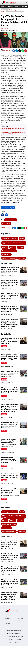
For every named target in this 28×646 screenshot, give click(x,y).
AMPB (22, 238)
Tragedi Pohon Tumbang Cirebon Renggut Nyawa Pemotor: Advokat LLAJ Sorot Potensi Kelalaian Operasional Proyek (9, 442)
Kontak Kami (10, 639)
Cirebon (4, 346)
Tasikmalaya (12, 10)
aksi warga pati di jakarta (9, 238)
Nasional (3, 6)
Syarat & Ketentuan (9, 636)
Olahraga (24, 6)
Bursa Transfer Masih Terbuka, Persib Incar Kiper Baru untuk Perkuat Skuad (9, 475)
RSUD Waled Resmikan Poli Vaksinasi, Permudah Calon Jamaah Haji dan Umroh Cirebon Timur (9, 425)
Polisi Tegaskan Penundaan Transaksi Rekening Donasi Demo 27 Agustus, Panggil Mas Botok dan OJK (9, 283)
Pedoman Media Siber (13, 633)
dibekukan (22, 258)
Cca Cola (20, 247)
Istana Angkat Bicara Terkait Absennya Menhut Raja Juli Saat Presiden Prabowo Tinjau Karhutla (10, 296)
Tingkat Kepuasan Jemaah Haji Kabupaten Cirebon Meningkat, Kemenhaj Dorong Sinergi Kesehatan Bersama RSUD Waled (9, 322)
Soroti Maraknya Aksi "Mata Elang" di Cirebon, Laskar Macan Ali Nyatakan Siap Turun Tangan (10, 270)
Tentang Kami (20, 636)
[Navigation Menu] (26, 2)
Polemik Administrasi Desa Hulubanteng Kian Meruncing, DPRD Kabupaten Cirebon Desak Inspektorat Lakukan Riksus (10, 492)
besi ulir (12, 247)
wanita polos (6, 223)
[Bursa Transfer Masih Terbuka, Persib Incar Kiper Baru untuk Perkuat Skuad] (23, 476)
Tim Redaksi (4, 29)
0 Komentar (6, 50)
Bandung (17, 6)
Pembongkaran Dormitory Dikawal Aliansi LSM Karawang (13, 129)
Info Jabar (10, 6)
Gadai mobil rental (10, 220)
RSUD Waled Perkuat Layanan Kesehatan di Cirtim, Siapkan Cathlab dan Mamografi (10, 460)
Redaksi (8, 631)
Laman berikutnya (7, 208)
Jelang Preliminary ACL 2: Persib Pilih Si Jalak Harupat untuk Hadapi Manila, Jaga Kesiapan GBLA (10, 309)
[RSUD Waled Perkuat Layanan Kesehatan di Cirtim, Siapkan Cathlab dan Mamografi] (23, 460)
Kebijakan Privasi (16, 631)
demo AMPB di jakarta (8, 258)
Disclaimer (18, 639)
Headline (4, 363)
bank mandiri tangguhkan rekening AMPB (12, 243)
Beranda (4, 10)
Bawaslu (4, 247)
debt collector (6, 254)
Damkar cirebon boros (9, 251)
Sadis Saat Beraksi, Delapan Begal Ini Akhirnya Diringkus (13, 133)
